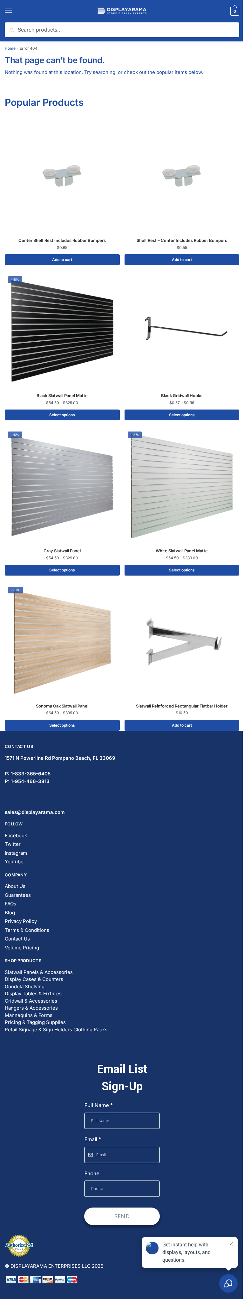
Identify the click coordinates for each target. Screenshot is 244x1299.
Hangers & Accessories (31, 1008)
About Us (15, 886)
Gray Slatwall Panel (62, 550)
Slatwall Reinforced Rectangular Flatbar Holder (181, 705)
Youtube (14, 862)
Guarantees (18, 895)
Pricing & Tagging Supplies (35, 1022)
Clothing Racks (90, 1030)
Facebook (16, 835)
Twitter (13, 844)
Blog (10, 913)
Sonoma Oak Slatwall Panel (62, 705)
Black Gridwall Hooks (181, 395)
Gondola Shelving (24, 986)
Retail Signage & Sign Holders (38, 1030)
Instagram (16, 853)
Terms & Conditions (27, 930)
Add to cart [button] (62, 259)
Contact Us (17, 939)
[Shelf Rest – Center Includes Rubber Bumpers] (182, 176)
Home (10, 48)
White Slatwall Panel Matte (182, 550)
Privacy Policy (21, 921)
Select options (62, 414)
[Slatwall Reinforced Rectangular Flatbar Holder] (182, 641)
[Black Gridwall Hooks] (182, 330)
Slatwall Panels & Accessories (39, 972)
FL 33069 (60, 758)
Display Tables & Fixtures (33, 994)
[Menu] (14, 11)
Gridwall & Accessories (31, 1001)
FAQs (10, 904)
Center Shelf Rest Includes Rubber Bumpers (62, 240)
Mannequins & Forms (28, 1015)
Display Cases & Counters (34, 979)
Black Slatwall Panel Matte (62, 395)
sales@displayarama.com (35, 812)
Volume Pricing (22, 948)
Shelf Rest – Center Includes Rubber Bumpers (182, 240)
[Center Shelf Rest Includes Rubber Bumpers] (62, 176)
